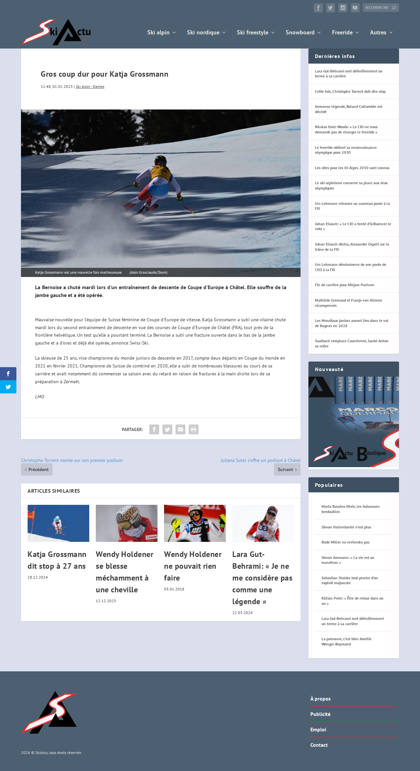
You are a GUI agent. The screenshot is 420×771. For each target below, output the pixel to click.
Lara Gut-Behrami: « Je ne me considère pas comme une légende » (262, 577)
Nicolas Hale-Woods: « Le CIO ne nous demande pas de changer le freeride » (346, 129)
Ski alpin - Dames (90, 86)
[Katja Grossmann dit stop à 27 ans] (58, 523)
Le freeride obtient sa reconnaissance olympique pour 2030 (346, 150)
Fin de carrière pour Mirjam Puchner (344, 284)
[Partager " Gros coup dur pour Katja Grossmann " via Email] (180, 429)
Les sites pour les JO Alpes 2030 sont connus (352, 167)
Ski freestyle (252, 33)
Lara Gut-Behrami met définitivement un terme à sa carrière (353, 621)
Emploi (318, 729)
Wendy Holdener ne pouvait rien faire (192, 566)
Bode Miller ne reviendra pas (345, 542)
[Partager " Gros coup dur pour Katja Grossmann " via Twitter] (167, 429)
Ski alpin (158, 33)
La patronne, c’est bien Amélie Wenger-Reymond (346, 641)
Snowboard (300, 33)
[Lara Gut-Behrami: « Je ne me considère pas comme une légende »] (263, 523)
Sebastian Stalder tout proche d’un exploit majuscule (350, 580)
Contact (319, 744)
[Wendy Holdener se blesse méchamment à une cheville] (127, 523)
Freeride (342, 33)
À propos (320, 698)
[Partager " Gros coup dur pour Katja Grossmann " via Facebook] (154, 429)
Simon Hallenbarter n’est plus (346, 526)
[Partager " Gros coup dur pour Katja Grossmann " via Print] (193, 429)
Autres (378, 33)
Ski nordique (203, 33)
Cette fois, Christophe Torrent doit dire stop (350, 91)
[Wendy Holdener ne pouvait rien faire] (195, 523)
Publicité (320, 714)
